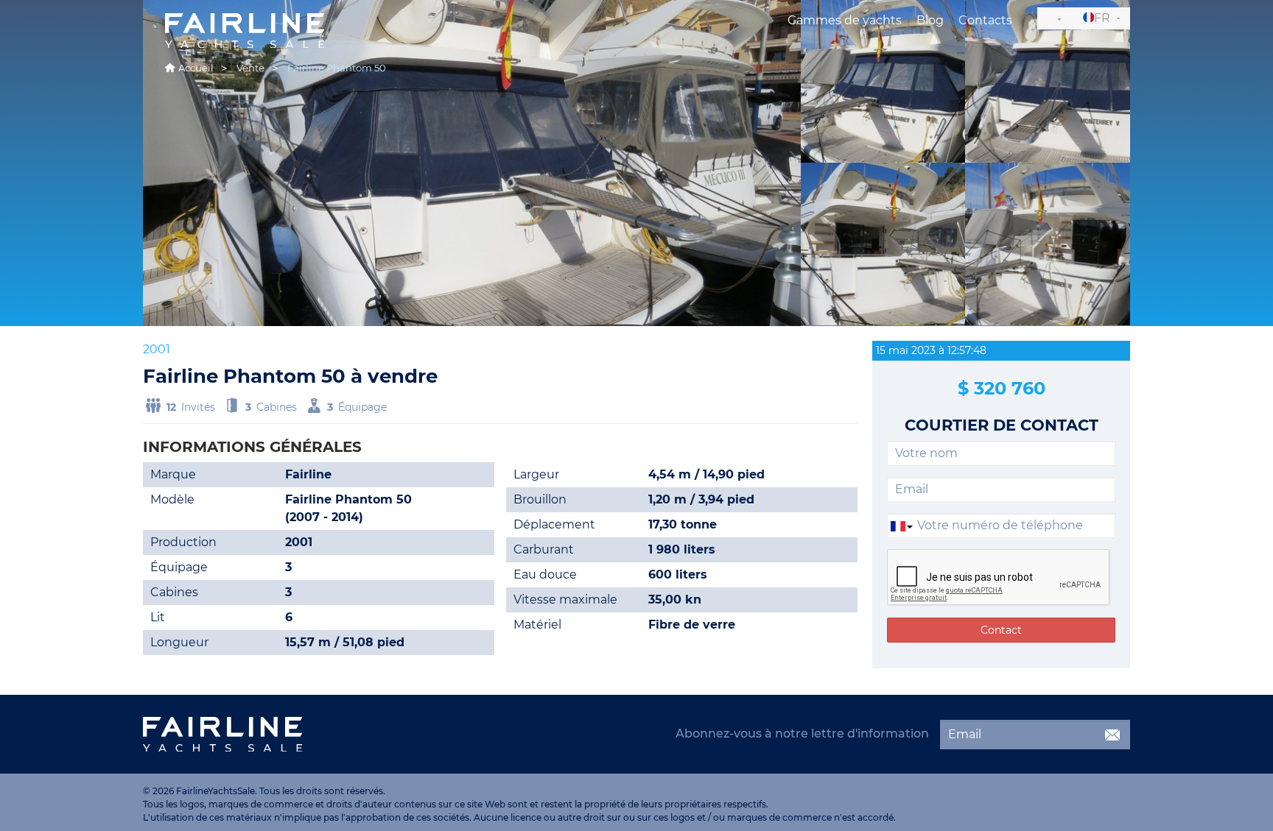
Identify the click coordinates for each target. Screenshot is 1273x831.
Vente (250, 68)
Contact (1001, 630)
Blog (930, 20)
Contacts (985, 20)
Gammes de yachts (845, 20)
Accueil (196, 68)
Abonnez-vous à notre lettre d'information (802, 733)
